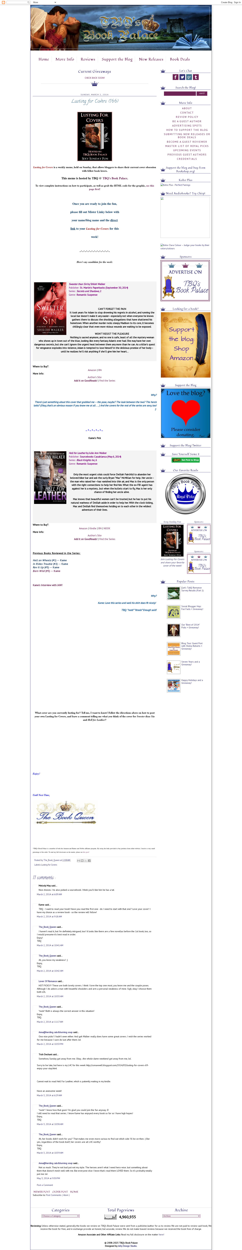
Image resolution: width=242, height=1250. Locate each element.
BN (100, 370)
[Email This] (78, 860)
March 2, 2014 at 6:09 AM (49, 894)
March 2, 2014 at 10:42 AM (50, 970)
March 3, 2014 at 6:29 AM (49, 1095)
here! (161, 1234)
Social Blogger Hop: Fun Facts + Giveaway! (192, 608)
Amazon (92, 370)
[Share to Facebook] (89, 860)
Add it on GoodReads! (85, 380)
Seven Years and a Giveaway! (190, 663)
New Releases (151, 59)
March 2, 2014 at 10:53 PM (50, 1044)
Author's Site (95, 377)
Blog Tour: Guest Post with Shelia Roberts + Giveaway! (191, 646)
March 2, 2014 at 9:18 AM (49, 916)
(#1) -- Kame (50, 560)
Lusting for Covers (49, 864)
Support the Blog (117, 59)
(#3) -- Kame (46, 567)
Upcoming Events (187, 150)
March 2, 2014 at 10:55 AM (50, 996)
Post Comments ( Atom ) (58, 1195)
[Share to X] (85, 860)
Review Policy (187, 116)
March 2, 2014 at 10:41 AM (50, 945)
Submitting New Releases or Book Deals (187, 135)
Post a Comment (45, 1185)
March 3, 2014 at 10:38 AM (50, 1124)
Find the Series (107, 380)
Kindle (92, 528)
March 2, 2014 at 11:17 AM (50, 1021)
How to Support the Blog (187, 129)
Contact (187, 112)
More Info (64, 59)
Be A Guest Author (187, 121)
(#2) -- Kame (50, 563)
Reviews (88, 59)
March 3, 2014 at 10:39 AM (50, 1152)
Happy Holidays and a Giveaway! (192, 681)
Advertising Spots (187, 125)
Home (44, 59)
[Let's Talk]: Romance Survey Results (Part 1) (192, 589)
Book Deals (180, 59)
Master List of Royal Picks (187, 146)
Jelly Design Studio (127, 1245)
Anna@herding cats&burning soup (56, 1032)
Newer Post (42, 1192)
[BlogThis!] (82, 860)
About (187, 108)
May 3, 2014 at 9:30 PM (48, 1178)
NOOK (107, 528)
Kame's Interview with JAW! (47, 585)
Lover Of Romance (48, 981)
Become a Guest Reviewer (187, 141)
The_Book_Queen (48, 926)
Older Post (60, 1192)
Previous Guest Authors (187, 154)
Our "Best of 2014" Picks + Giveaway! (190, 626)
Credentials (187, 158)
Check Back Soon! (95, 77)
